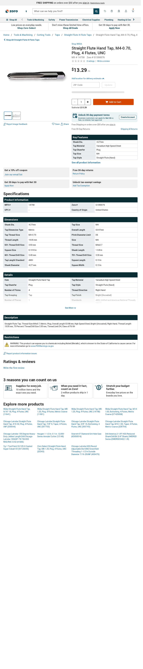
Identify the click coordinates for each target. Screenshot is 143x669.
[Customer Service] (118, 11)
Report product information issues (21, 353)
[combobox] (65, 11)
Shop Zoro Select (26, 28)
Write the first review (13, 367)
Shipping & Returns (129, 129)
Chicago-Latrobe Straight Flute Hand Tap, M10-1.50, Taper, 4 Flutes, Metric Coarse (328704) (121, 424)
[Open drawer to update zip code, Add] (26, 11)
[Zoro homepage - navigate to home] (11, 11)
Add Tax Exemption (81, 185)
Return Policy (79, 173)
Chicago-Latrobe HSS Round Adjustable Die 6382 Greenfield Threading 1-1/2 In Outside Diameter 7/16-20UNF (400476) (85, 450)
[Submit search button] (96, 11)
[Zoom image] (36, 76)
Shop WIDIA (77, 44)
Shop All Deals (70, 28)
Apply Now (114, 28)
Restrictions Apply (97, 3)
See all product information (86, 162)
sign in (86, 3)
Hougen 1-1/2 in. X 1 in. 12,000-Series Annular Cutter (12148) (51, 435)
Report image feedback (16, 124)
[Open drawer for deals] (105, 11)
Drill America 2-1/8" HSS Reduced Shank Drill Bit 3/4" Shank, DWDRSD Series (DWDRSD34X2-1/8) (121, 436)
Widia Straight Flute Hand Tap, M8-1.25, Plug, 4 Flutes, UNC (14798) (86, 410)
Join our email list (13, 174)
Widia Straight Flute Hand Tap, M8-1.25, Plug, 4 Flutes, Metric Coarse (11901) (52, 412)
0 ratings (91, 61)
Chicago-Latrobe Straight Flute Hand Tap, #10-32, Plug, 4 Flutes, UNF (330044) (18, 424)
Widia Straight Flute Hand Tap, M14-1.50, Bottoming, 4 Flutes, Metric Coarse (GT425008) (121, 412)
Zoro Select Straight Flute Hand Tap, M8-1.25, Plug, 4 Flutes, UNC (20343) (51, 449)
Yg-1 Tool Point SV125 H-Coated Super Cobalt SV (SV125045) (17, 447)
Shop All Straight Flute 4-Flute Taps (23, 39)
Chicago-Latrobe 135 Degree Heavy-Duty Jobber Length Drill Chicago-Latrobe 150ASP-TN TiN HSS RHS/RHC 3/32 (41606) (19, 437)
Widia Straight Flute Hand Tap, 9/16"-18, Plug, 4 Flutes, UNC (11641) (16, 412)
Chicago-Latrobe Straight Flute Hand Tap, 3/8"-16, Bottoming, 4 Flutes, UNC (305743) (85, 424)
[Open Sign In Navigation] (125, 11)
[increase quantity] (88, 102)
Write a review (103, 61)
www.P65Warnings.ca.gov (42, 346)
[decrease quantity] (75, 102)
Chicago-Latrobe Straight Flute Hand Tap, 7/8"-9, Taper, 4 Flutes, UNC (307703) (52, 424)
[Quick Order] (112, 11)
